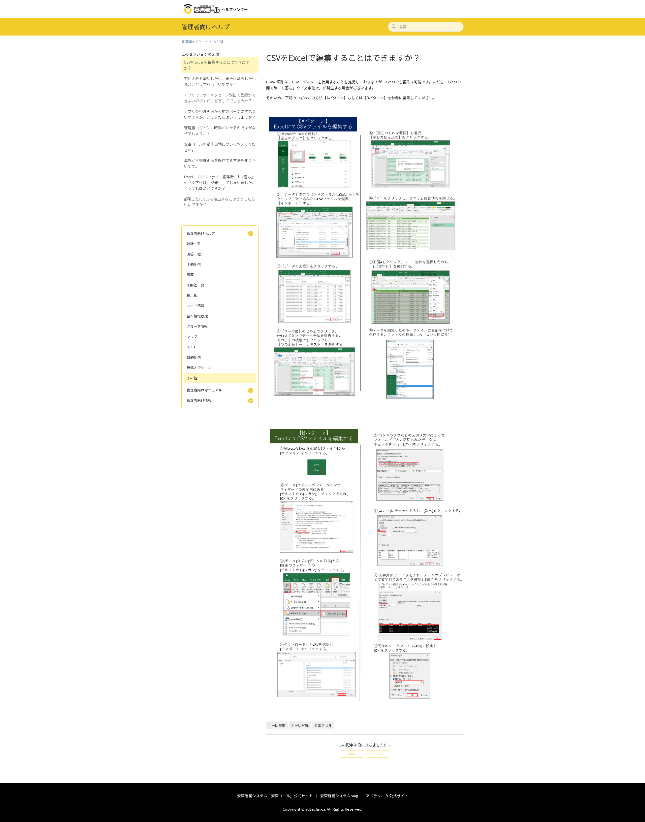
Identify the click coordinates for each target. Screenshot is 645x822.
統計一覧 (194, 243)
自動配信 (194, 357)
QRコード (194, 346)
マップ (192, 336)
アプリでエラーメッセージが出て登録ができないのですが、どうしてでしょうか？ (219, 97)
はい (352, 754)
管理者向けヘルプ (194, 41)
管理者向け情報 (199, 400)
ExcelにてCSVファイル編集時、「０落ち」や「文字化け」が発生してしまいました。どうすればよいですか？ (220, 182)
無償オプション (199, 367)
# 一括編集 (277, 725)
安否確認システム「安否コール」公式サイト (275, 795)
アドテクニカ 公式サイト (387, 795)
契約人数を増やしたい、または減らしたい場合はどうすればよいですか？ (220, 81)
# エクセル (323, 725)
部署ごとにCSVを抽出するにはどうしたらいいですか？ (219, 201)
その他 (218, 41)
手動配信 (194, 264)
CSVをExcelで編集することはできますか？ (216, 65)
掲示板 (192, 295)
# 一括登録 (300, 725)
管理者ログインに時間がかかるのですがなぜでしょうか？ (220, 130)
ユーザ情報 (195, 305)
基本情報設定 (197, 315)
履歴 (190, 274)
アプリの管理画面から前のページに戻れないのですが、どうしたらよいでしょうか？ (220, 114)
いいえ (377, 754)
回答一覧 (194, 253)
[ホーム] (216, 9)
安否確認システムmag (339, 795)
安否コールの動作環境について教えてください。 (219, 146)
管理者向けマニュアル (204, 389)
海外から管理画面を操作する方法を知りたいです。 (220, 163)
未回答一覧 (195, 284)
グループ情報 (197, 326)
